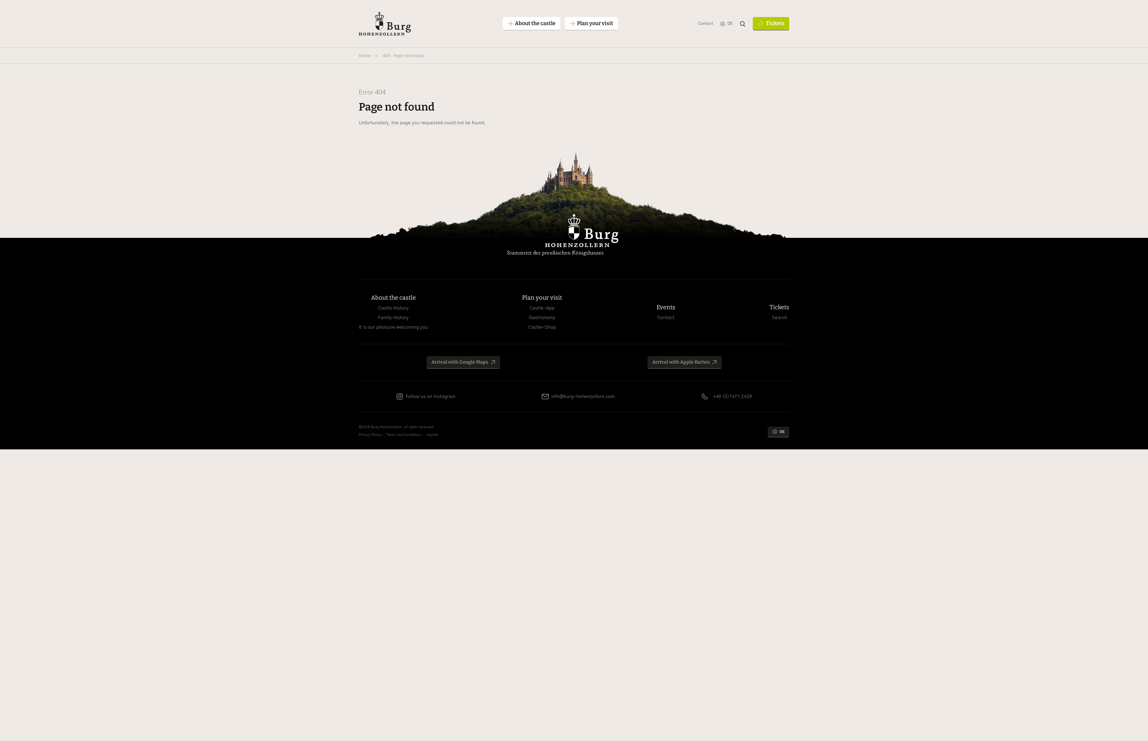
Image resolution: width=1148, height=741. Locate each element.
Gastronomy (542, 317)
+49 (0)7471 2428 (732, 396)
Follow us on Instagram (430, 396)
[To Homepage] (385, 24)
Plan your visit (542, 297)
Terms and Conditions (404, 435)
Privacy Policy (370, 435)
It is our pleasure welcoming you (393, 327)
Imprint (432, 435)
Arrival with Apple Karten (681, 362)
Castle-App (542, 308)
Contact (705, 24)
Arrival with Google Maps (459, 362)
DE (729, 24)
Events (666, 307)
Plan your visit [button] (595, 23)
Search (779, 317)
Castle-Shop (542, 327)
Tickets (775, 23)
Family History (393, 317)
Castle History (393, 308)
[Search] (743, 24)
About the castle (393, 297)
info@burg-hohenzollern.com (583, 396)
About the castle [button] (535, 23)
